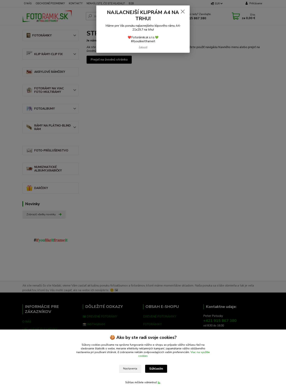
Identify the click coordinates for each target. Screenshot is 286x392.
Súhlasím (156, 369)
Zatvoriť (143, 47)
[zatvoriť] (183, 11)
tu (159, 382)
